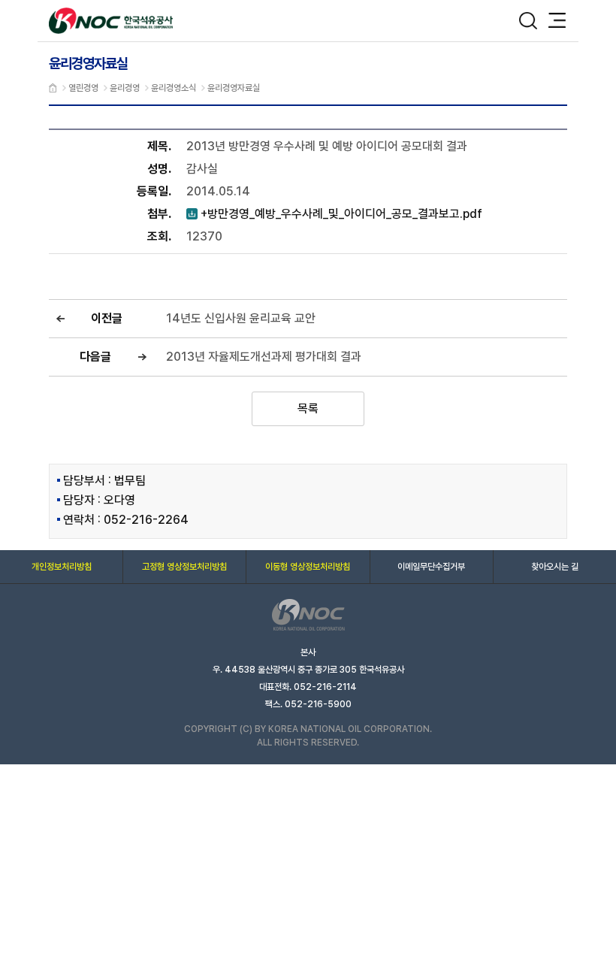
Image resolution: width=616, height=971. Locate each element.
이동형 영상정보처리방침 (307, 566)
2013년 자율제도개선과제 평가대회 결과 (263, 356)
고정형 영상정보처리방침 (184, 566)
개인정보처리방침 (62, 566)
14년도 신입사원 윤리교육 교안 (241, 318)
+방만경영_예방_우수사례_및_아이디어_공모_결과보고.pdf (334, 214)
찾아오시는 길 (554, 566)
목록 (308, 408)
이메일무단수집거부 (431, 566)
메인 (53, 87)
